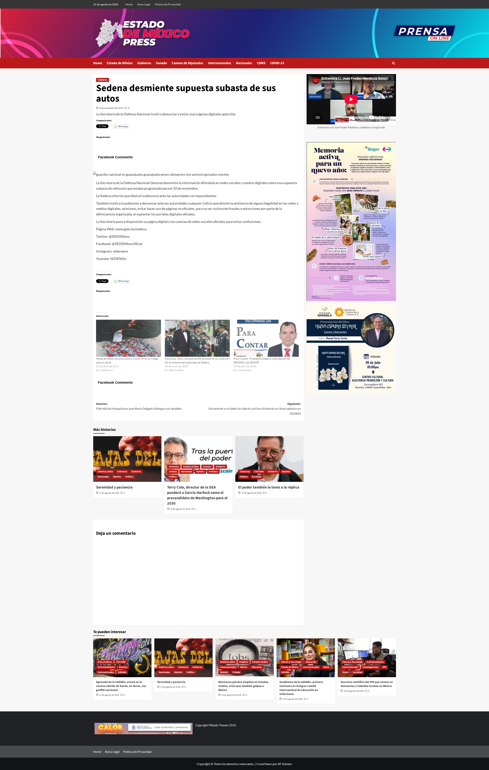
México (243, 667)
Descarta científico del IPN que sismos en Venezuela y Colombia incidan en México (367, 684)
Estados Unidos (191, 466)
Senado (161, 63)
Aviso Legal (143, 4)
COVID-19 (277, 63)
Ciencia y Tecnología (291, 662)
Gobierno (144, 63)
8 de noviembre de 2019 (111, 108)
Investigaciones (370, 667)
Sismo (345, 672)
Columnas (122, 471)
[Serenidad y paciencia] (127, 459)
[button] (393, 63)
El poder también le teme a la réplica (268, 487)
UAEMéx (122, 672)
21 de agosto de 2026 (109, 493)
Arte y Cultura (105, 662)
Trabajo (236, 672)
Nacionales (244, 63)
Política (129, 476)
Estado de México (120, 63)
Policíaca (213, 471)
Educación (311, 662)
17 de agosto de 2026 (251, 493)
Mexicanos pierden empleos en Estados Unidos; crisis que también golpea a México (243, 686)
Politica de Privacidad (168, 4)
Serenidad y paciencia (114, 487)
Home (129, 4)
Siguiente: (255, 409)
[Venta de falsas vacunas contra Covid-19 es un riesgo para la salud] (128, 338)
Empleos (243, 662)
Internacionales (219, 63)
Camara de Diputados (187, 63)
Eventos (207, 466)
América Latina (105, 471)
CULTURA (259, 471)
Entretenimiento (106, 667)
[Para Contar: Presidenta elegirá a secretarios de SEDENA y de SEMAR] (266, 338)
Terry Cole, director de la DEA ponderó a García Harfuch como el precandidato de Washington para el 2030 (197, 495)
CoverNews (264, 764)
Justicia (173, 471)
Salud (326, 667)
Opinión (117, 476)
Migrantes (257, 667)
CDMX (261, 63)
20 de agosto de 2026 (180, 509)
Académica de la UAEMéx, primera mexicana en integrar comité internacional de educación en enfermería (301, 688)
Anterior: (139, 406)
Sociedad (256, 476)
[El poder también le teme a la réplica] (269, 459)
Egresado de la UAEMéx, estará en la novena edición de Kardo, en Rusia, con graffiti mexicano (121, 686)
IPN (384, 667)
